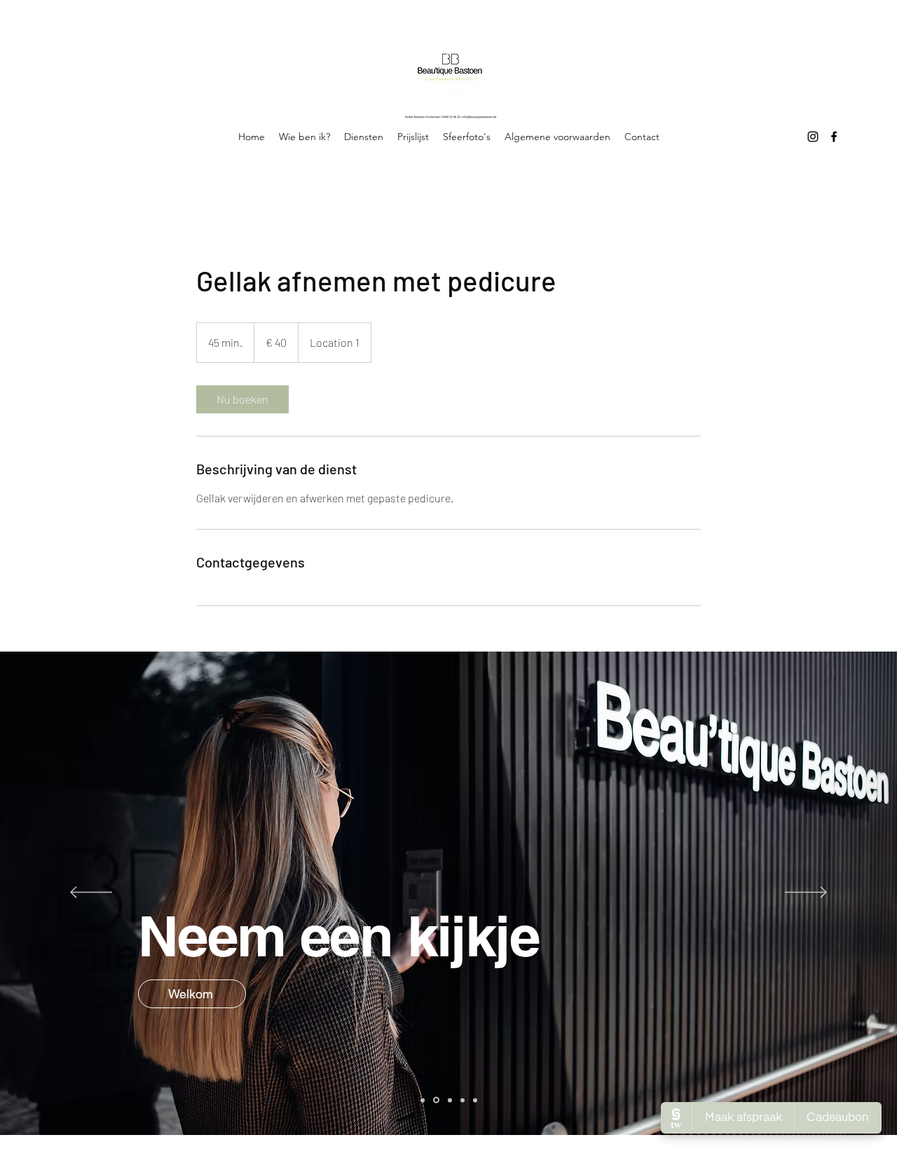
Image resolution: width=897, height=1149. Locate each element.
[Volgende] (806, 893)
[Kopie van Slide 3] (462, 1100)
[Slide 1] (422, 1100)
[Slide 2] (436, 1100)
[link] (242, 399)
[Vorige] (91, 893)
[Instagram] (813, 137)
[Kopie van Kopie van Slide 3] (475, 1100)
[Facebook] (834, 137)
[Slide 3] (450, 1100)
